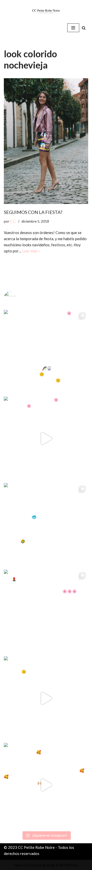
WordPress (68, 865)
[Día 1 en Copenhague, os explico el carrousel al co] (46, 525)
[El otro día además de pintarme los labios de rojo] (46, 612)
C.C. (13, 221)
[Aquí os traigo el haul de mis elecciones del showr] (46, 785)
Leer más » (31, 251)
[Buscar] (84, 28)
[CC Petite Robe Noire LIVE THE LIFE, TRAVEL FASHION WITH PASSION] (46, 11)
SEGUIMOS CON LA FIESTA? (33, 212)
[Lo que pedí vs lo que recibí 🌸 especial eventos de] (46, 439)
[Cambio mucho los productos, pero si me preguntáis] (46, 698)
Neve (18, 865)
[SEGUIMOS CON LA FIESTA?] (46, 141)
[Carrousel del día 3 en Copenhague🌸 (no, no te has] (46, 352)
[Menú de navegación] (73, 27)
